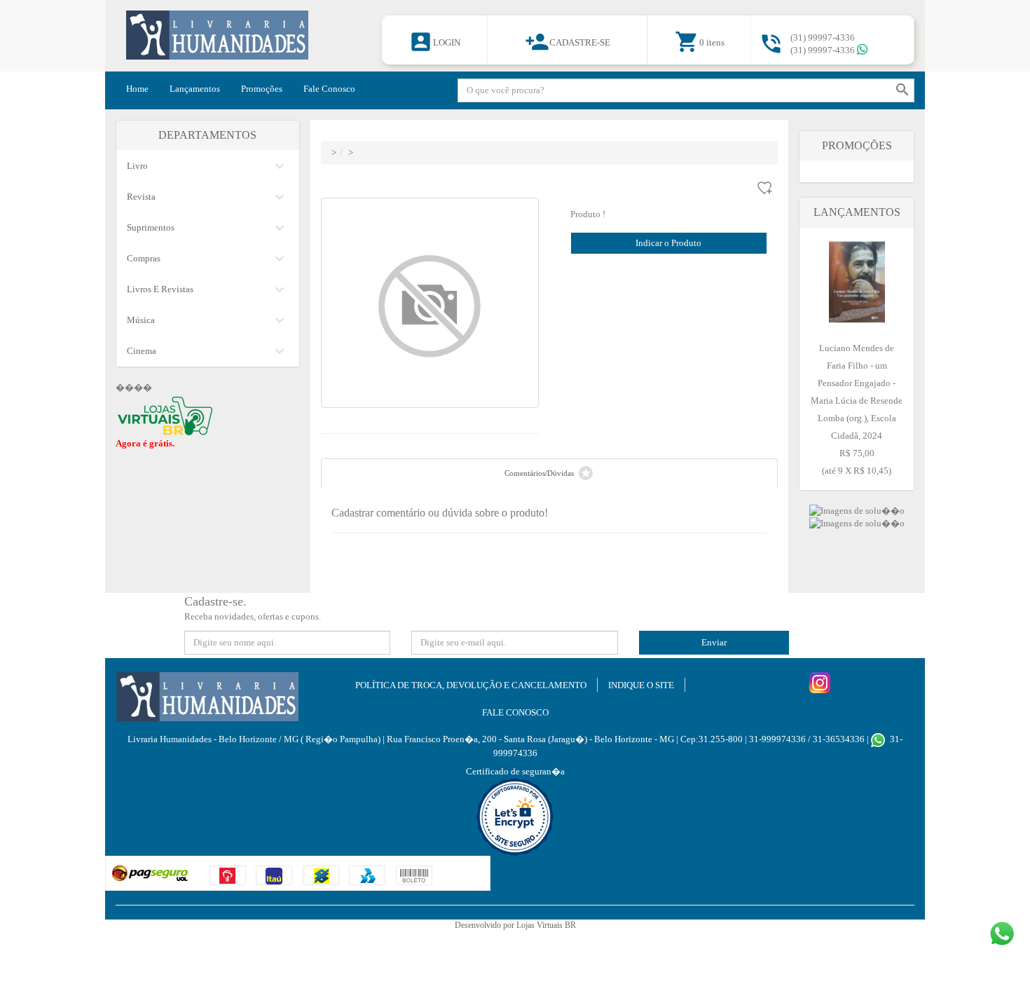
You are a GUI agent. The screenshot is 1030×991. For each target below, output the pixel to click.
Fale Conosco (329, 88)
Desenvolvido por (485, 925)
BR (570, 925)
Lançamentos (195, 88)
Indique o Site (641, 685)
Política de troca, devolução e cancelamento (470, 685)
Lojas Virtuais (540, 925)
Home (137, 88)
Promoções (261, 88)
